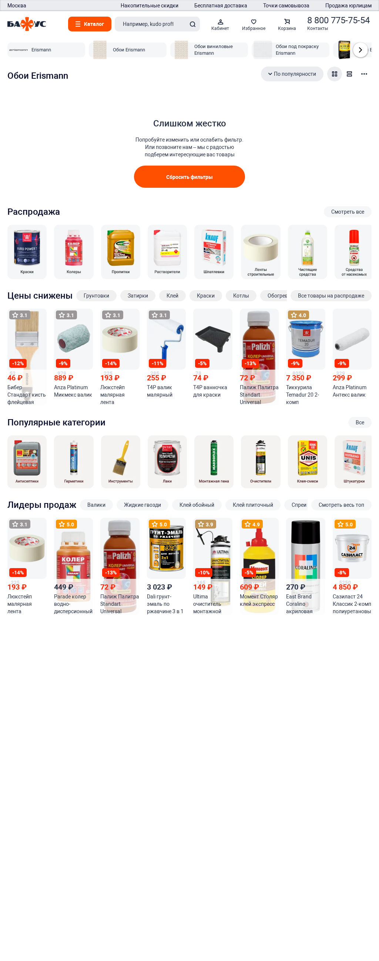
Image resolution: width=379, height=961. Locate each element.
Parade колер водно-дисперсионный (73, 604)
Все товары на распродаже (331, 296)
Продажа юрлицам (348, 6)
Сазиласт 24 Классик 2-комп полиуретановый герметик (352, 604)
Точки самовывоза (286, 6)
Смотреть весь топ (341, 505)
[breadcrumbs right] (360, 50)
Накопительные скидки (149, 6)
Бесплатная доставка (220, 6)
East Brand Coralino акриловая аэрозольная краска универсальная (304, 604)
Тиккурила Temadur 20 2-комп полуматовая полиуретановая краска (304, 395)
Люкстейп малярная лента (112, 394)
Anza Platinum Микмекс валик (73, 391)
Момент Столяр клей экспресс (259, 600)
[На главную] (26, 24)
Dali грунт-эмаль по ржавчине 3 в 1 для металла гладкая (165, 604)
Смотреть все (347, 212)
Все (360, 422)
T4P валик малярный (159, 391)
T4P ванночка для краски (210, 391)
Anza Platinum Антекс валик (349, 391)
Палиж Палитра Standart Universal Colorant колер (259, 395)
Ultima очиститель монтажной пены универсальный (212, 604)
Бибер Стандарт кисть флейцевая (26, 394)
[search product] (192, 24)
